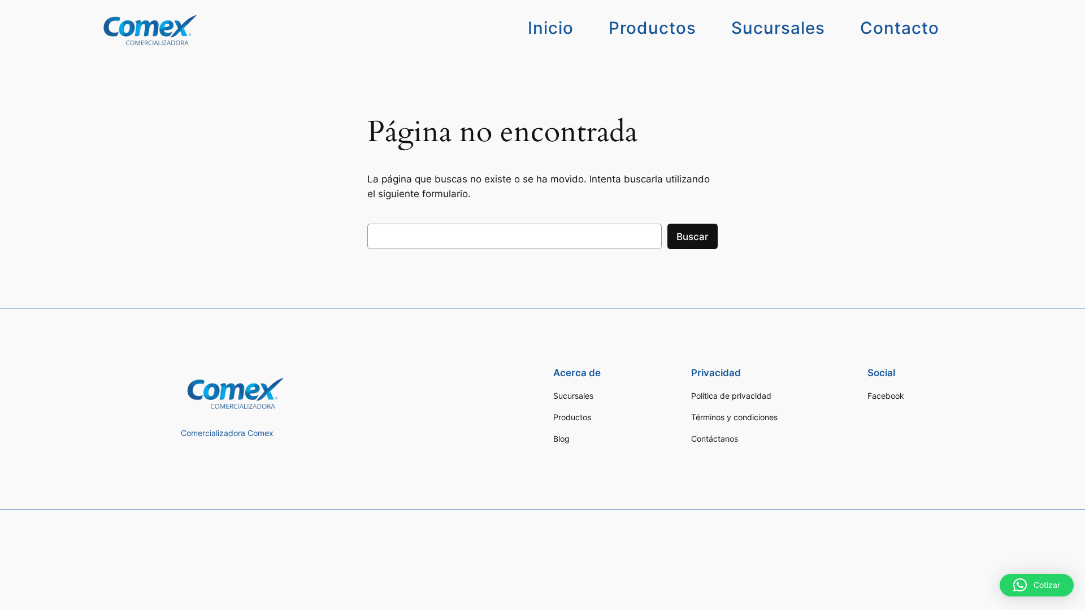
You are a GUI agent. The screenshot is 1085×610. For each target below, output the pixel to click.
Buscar (692, 236)
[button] (1037, 585)
